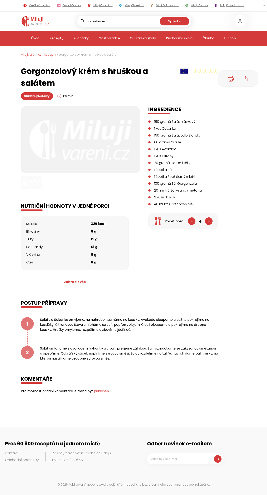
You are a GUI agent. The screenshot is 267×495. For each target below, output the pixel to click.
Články (208, 38)
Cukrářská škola (143, 38)
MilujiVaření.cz (31, 55)
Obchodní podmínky (22, 459)
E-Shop (230, 38)
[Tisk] (231, 78)
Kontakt (11, 453)
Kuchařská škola (179, 38)
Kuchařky (81, 38)
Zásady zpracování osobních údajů (81, 453)
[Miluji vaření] (35, 21)
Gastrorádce (109, 38)
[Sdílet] (245, 78)
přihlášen (101, 391)
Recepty (56, 38)
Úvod (35, 38)
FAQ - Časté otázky (67, 459)
